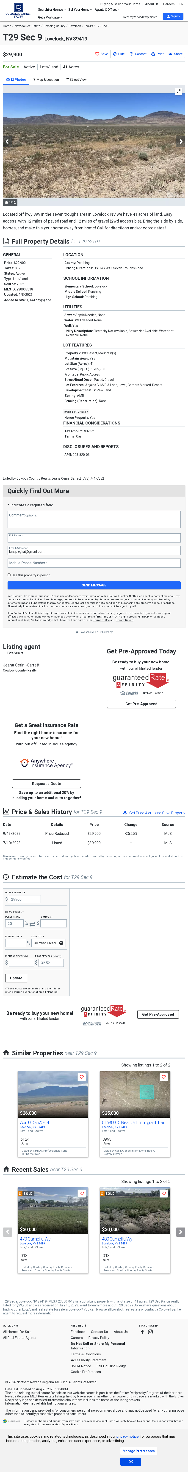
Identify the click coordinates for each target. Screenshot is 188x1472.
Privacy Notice (124, 620)
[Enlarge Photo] (178, 91)
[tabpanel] (94, 145)
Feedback (78, 1332)
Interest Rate (13, 936)
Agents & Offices (106, 9)
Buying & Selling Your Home (120, 4)
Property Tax (48, 956)
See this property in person (31, 575)
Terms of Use (101, 620)
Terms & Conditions (86, 1354)
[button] (173, 16)
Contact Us (99, 1332)
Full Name (15, 535)
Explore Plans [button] (69, 1424)
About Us (151, 4)
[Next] (180, 1232)
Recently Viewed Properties (139, 17)
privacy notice (127, 1436)
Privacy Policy (98, 1338)
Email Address (18, 548)
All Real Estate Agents (19, 1338)
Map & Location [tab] (47, 79)
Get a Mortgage (49, 17)
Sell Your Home (79, 9)
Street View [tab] (78, 79)
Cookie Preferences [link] (86, 1372)
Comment (23, 515)
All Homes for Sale (17, 1332)
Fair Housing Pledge (112, 1366)
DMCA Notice (81, 1366)
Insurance (16, 956)
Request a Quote (46, 784)
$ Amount (47, 916)
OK (131, 1462)
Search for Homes (50, 9)
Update (16, 978)
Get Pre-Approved (141, 704)
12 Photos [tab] (18, 79)
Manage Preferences (139, 1451)
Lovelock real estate (125, 1309)
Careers (169, 4)
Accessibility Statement (88, 1360)
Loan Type (37, 936)
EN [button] (181, 4)
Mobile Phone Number (28, 563)
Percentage (12, 916)
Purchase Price (15, 892)
